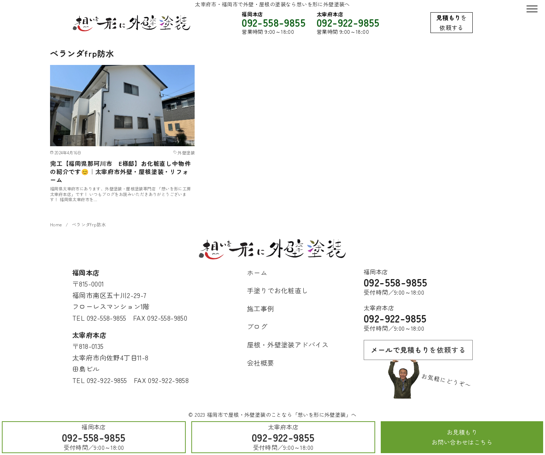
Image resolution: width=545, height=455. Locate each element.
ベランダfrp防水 (89, 224)
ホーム (257, 272)
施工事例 (260, 308)
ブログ (257, 326)
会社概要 (260, 362)
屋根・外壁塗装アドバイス (288, 344)
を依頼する (451, 22)
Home (56, 224)
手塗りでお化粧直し (277, 290)
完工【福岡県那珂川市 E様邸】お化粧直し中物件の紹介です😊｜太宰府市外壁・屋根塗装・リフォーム (120, 171)
